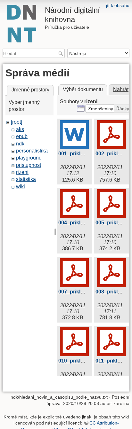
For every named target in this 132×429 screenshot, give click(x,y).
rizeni (22, 172)
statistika (26, 179)
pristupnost (28, 165)
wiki (20, 186)
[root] (16, 122)
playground (29, 157)
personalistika (32, 150)
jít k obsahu (117, 5)
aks (20, 129)
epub (22, 136)
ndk (20, 143)
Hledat (61, 53)
